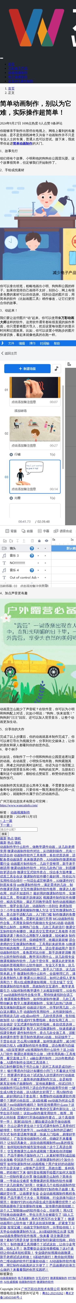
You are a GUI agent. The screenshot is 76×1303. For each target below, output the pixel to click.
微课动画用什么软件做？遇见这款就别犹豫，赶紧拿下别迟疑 (37, 1223)
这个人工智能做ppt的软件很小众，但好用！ (31, 1210)
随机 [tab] (18, 838)
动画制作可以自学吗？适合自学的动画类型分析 (34, 1088)
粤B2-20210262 (52, 1293)
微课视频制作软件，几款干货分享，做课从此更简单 (37, 961)
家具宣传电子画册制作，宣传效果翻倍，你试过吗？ (37, 1083)
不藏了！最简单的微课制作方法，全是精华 (41, 1079)
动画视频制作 (18, 72)
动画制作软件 (27, 1281)
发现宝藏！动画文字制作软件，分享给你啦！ (39, 1227)
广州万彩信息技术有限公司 (40, 1289)
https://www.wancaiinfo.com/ (19, 805)
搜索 (4, 833)
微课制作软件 (45, 1281)
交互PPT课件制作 (20, 81)
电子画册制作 (18, 77)
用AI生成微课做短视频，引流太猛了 (40, 982)
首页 (11, 64)
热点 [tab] (10, 838)
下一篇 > (6, 825)
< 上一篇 (6, 821)
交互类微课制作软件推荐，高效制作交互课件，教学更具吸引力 (37, 986)
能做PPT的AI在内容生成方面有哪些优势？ (41, 1202)
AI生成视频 (11, 1281)
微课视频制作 (58, 1278)
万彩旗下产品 (18, 68)
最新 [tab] (3, 838)
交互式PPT (42, 1278)
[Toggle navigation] (1, 58)
